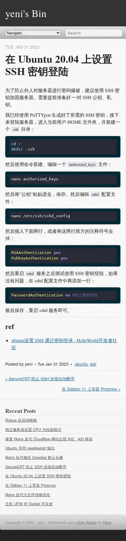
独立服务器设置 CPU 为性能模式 (33, 429)
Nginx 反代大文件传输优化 (27, 494)
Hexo (107, 522)
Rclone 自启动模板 (21, 420)
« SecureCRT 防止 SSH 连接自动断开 (40, 378)
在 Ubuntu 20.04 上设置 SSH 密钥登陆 (38, 476)
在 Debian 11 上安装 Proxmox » (91, 389)
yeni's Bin (26, 13)
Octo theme (86, 522)
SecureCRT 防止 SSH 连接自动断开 (36, 466)
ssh (93, 364)
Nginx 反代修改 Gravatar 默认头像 (34, 457)
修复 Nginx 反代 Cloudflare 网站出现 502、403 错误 (49, 439)
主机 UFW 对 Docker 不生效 (29, 503)
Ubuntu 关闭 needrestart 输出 (30, 448)
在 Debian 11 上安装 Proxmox (30, 485)
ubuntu (81, 364)
